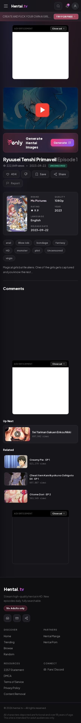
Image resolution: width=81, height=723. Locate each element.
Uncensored (55, 250)
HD (8, 250)
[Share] (26, 618)
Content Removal (14, 694)
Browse (8, 648)
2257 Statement (14, 669)
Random (9, 654)
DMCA (7, 675)
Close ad (57, 28)
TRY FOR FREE (64, 16)
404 (14, 174)
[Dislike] (26, 174)
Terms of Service (14, 681)
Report (15, 183)
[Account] (75, 6)
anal (8, 242)
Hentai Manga (52, 636)
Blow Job (23, 242)
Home (7, 636)
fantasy (60, 242)
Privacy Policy (12, 688)
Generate (60, 142)
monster (22, 250)
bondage (42, 242)
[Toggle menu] (5, 6)
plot (37, 250)
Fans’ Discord (56, 669)
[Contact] (17, 618)
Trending (9, 642)
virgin (9, 258)
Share (62, 174)
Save (43, 174)
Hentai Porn (50, 642)
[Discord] (7, 618)
